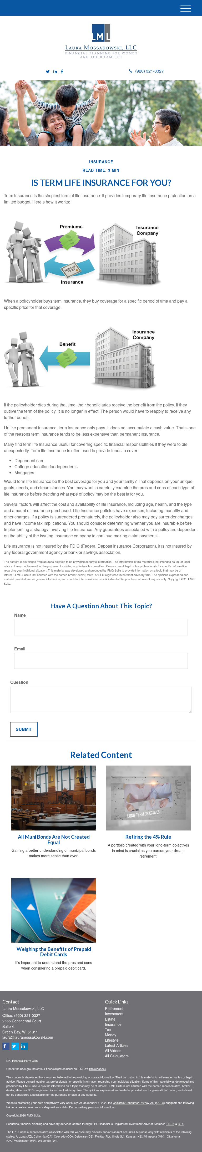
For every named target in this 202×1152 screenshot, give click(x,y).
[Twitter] (48, 72)
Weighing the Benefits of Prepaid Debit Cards (54, 951)
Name (20, 615)
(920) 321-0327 (149, 71)
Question (19, 682)
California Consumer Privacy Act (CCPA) (139, 1102)
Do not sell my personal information (91, 1107)
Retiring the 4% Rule (148, 837)
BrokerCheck (97, 1069)
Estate (110, 1019)
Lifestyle (112, 1040)
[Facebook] (62, 72)
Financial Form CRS (25, 1060)
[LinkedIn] (55, 72)
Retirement (114, 1008)
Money (110, 1034)
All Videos (113, 1050)
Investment (114, 1013)
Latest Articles (116, 1045)
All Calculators (117, 1055)
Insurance (113, 1024)
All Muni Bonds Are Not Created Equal (54, 839)
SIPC (181, 1124)
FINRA (170, 1124)
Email (19, 649)
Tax (108, 1029)
